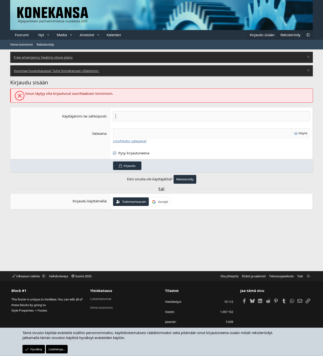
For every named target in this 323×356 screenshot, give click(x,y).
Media (62, 34)
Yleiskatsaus (101, 290)
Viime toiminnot (21, 44)
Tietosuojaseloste (281, 276)
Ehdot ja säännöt (254, 276)
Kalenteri (114, 34)
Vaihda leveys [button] (58, 276)
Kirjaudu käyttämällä (89, 201)
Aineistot (87, 34)
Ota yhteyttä (229, 276)
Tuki (300, 276)
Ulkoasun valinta (27, 276)
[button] (48, 35)
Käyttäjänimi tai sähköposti (84, 116)
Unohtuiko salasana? (130, 141)
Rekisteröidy (45, 44)
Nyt (41, 34)
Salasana (99, 133)
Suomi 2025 (83, 276)
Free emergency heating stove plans (43, 57)
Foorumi (22, 34)
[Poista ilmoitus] (308, 57)
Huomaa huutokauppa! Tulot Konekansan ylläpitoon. (56, 70)
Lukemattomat (100, 299)
